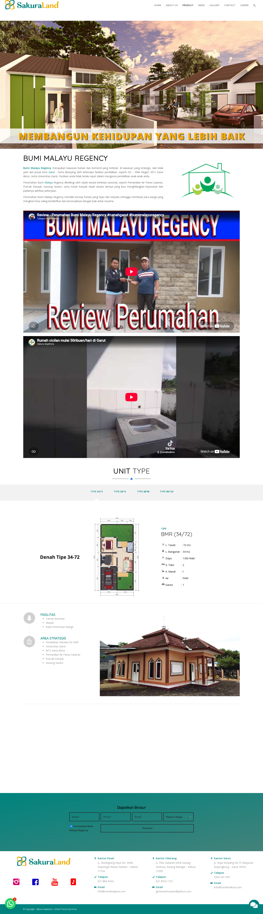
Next (140, 557)
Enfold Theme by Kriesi (65, 909)
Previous (31, 557)
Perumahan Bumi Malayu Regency (81, 828)
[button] (10, 903)
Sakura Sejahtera (44, 909)
